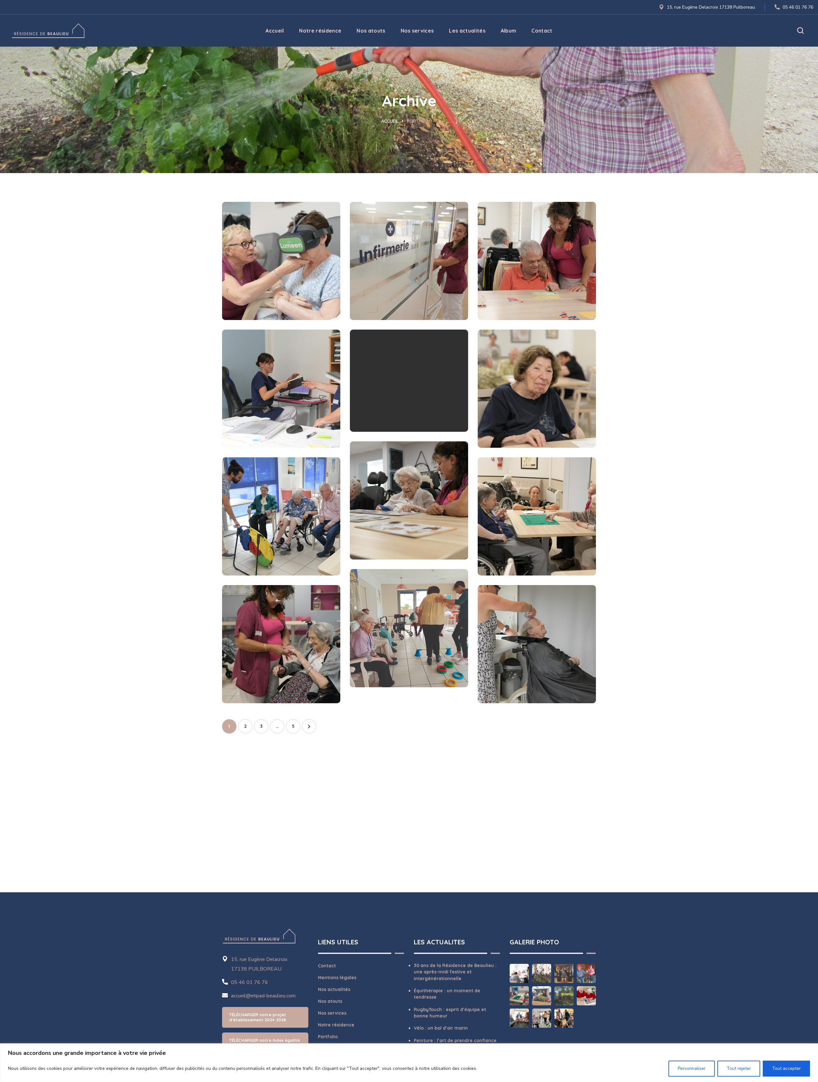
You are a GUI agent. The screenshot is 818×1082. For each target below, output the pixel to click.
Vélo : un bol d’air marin (441, 1028)
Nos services (332, 1013)
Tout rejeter (739, 1068)
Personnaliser (692, 1068)
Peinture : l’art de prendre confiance (455, 1040)
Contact (327, 966)
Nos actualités (334, 989)
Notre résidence (336, 1025)
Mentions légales (337, 977)
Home (392, 121)
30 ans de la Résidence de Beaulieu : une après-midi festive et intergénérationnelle (455, 972)
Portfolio (328, 1037)
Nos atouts (330, 1001)
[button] (800, 31)
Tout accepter (786, 1068)
